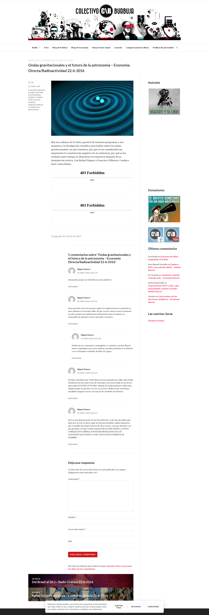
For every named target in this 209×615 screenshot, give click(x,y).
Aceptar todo (119, 607)
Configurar (153, 607)
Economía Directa (50, 60)
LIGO (38, 100)
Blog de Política (59, 47)
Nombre (72, 517)
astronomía (35, 95)
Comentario (74, 479)
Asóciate (118, 47)
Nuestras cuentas (156, 320)
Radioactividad (66, 60)
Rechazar (136, 607)
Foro (46, 47)
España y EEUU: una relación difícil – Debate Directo (164, 267)
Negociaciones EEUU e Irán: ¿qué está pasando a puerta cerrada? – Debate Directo (163, 288)
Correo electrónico (77, 529)
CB (32, 83)
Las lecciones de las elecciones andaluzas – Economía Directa (163, 299)
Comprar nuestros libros (137, 47)
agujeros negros (37, 90)
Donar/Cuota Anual (101, 47)
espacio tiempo (36, 97)
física (32, 100)
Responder (73, 287)
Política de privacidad (163, 47)
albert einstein (36, 93)
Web (70, 541)
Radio (35, 47)
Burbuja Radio (34, 60)
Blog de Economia (79, 47)
